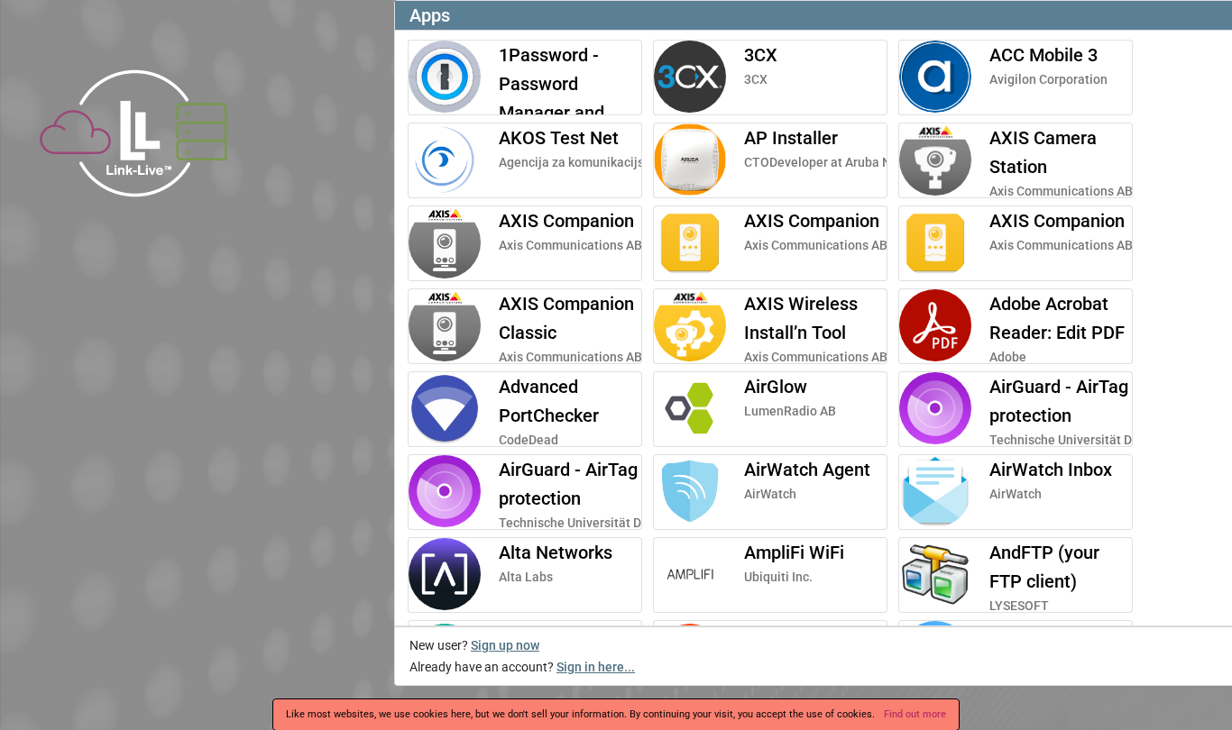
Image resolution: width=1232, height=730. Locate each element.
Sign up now (505, 645)
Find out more (915, 714)
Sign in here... (595, 667)
